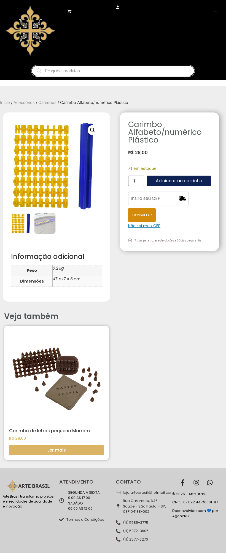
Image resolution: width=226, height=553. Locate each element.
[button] (93, 130)
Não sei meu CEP (144, 226)
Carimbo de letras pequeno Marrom (49, 431)
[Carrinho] (70, 11)
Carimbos (47, 102)
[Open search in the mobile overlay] (113, 70)
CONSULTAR (142, 215)
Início (5, 102)
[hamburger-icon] (214, 11)
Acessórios (24, 102)
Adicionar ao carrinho (179, 181)
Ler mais (56, 450)
